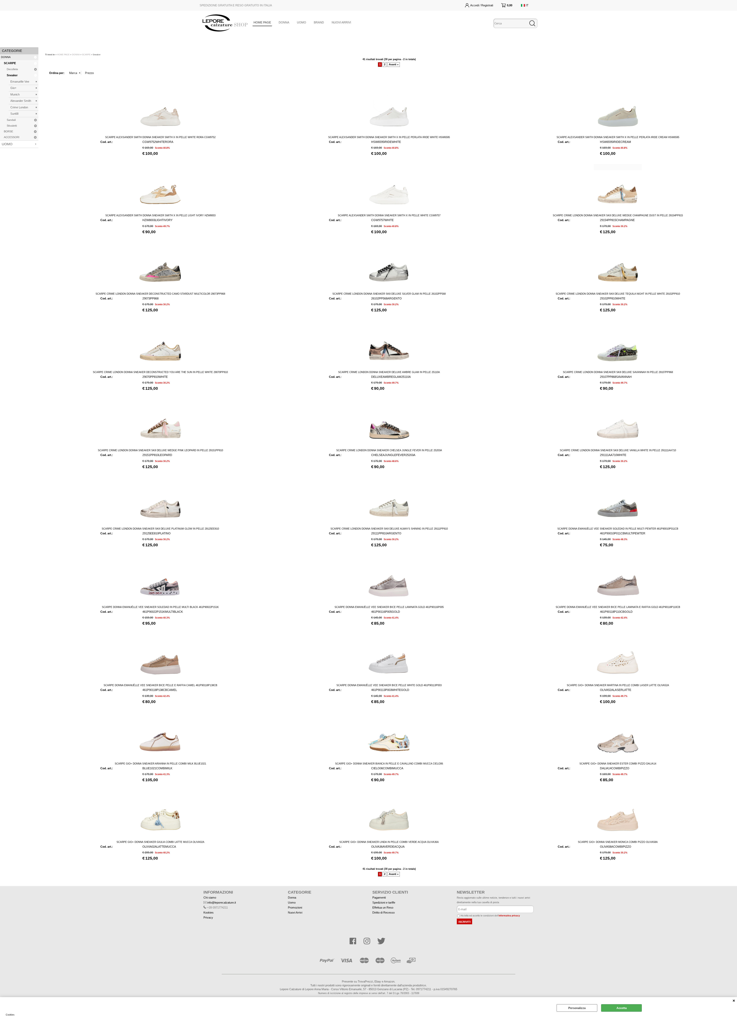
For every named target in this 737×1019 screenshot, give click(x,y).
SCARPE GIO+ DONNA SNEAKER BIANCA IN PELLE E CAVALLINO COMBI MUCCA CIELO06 (389, 763)
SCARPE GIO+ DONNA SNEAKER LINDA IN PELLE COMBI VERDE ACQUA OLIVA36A (389, 842)
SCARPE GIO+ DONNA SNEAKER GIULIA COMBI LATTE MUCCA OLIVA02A (160, 842)
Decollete (12, 69)
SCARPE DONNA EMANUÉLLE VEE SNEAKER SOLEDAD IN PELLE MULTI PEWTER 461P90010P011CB (617, 528)
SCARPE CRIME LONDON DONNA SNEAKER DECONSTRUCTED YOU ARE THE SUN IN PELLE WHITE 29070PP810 (160, 372)
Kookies (208, 912)
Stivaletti (12, 125)
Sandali (11, 120)
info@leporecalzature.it (221, 902)
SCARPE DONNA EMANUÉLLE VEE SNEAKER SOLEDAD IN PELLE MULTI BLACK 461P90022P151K (160, 607)
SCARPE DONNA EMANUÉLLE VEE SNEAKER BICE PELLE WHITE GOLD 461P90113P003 (389, 685)
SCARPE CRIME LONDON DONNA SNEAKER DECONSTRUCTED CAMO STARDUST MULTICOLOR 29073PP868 (160, 293)
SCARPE (10, 63)
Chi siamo (209, 897)
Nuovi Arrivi (295, 912)
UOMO (301, 22)
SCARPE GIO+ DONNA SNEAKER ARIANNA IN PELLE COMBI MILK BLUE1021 (160, 763)
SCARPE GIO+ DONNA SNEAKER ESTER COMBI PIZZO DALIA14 (617, 763)
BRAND (319, 22)
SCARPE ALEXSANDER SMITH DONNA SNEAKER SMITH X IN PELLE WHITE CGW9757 (389, 215)
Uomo (292, 902)
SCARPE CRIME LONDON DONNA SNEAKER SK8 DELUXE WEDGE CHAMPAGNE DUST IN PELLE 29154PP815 (618, 215)
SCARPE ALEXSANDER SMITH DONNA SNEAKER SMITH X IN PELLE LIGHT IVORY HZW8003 (160, 215)
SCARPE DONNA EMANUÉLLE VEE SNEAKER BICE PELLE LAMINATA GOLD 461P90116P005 (389, 607)
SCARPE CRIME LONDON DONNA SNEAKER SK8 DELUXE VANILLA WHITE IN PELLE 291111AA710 (618, 450)
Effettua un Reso (382, 907)
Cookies (10, 1014)
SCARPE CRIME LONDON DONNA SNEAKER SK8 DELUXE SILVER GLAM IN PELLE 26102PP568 (389, 293)
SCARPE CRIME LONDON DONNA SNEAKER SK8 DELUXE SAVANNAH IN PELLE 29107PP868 (618, 372)
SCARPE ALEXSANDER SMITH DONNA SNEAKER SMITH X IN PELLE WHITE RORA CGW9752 (160, 137)
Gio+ (13, 88)
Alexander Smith (20, 100)
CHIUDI (734, 1001)
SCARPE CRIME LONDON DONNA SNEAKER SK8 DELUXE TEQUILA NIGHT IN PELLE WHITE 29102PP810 (618, 293)
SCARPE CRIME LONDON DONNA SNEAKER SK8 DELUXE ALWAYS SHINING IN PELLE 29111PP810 (389, 528)
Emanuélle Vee (19, 81)
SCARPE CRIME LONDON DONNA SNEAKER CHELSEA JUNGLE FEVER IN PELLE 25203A (389, 450)
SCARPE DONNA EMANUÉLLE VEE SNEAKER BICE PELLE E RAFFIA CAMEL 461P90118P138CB (160, 685)
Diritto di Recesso (383, 912)
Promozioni (295, 907)
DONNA (284, 22)
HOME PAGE (262, 22)
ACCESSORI (11, 137)
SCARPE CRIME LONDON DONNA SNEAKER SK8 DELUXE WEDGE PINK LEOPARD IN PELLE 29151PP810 (160, 450)
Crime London (19, 107)
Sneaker (12, 75)
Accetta (621, 1008)
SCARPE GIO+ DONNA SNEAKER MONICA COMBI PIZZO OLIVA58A (618, 842)
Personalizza (577, 1008)
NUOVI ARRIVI (341, 22)
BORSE (8, 131)
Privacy (208, 917)
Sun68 (14, 113)
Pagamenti (379, 897)
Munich (15, 94)
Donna (292, 897)
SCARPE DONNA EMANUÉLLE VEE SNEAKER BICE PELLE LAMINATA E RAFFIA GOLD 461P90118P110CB (618, 607)
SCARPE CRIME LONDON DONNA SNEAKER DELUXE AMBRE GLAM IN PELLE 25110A (389, 372)
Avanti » (393, 64)
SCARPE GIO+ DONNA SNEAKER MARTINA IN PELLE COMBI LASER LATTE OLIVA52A (618, 685)
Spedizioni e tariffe (383, 902)
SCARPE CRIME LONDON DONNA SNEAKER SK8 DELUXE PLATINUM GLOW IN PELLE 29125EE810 (160, 528)
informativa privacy (509, 915)
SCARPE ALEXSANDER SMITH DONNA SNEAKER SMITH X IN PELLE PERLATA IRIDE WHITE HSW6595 (389, 137)
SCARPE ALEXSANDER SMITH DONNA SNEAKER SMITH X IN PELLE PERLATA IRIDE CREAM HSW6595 (618, 137)
